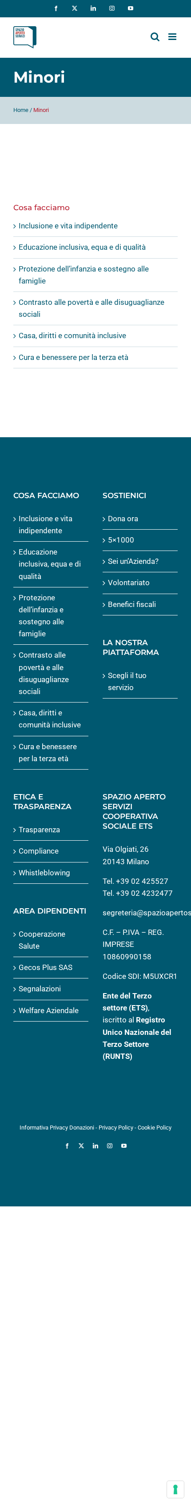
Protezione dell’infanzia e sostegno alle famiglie (41, 616)
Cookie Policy (154, 1127)
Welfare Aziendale (49, 1010)
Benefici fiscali (132, 604)
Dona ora (123, 518)
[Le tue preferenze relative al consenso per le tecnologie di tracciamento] (175, 1489)
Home (20, 110)
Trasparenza (39, 829)
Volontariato (129, 582)
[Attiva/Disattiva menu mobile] (173, 36)
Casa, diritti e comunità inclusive (72, 335)
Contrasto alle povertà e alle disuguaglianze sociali (44, 673)
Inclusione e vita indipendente (68, 225)
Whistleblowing (44, 872)
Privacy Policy (116, 1127)
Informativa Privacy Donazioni (57, 1127)
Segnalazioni (40, 988)
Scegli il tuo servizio (127, 681)
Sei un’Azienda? (133, 561)
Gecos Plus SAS (45, 967)
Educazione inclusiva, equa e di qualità (82, 247)
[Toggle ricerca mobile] (155, 36)
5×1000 (121, 539)
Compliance (39, 850)
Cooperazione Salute (42, 940)
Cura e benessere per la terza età (73, 357)
